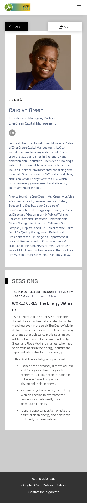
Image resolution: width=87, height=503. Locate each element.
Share (67, 27)
